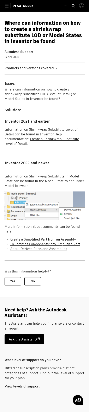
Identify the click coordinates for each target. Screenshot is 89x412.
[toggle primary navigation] (9, 5)
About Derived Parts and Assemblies (38, 248)
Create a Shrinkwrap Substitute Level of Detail (42, 141)
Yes (12, 281)
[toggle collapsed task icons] (65, 5)
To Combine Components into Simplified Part (45, 244)
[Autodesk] (24, 5)
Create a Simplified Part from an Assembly (43, 239)
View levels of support (22, 386)
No (32, 281)
